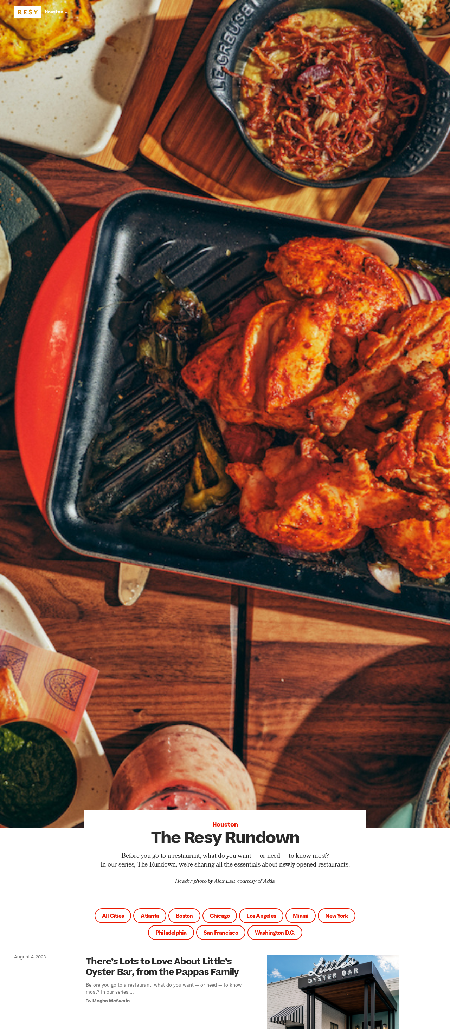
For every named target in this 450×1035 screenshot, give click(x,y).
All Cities (113, 915)
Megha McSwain (111, 1001)
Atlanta (150, 915)
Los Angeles (261, 915)
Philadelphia (171, 932)
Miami (300, 915)
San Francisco (221, 932)
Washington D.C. (275, 932)
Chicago (220, 915)
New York (336, 915)
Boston (184, 915)
